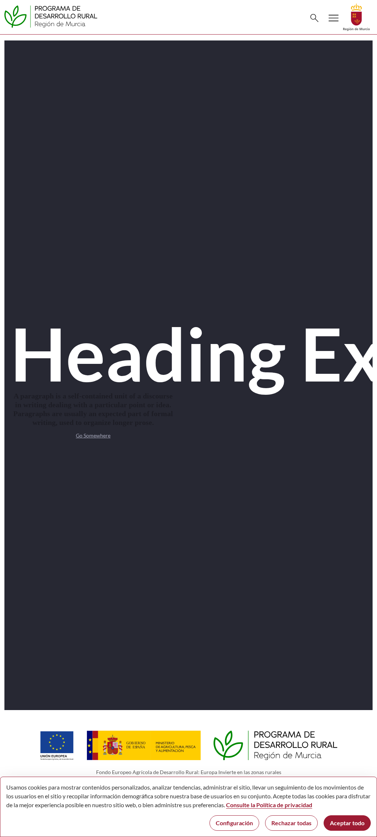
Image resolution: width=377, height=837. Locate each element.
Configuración (234, 822)
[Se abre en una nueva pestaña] (356, 16)
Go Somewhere (93, 435)
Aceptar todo (347, 822)
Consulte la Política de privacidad (269, 804)
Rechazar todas (291, 822)
